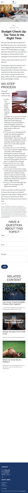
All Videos (3, 484)
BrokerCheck (23, 491)
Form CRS (4, 488)
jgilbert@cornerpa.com (6, 474)
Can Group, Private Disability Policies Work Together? (14, 303)
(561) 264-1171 (7, 471)
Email (2, 245)
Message (3, 254)
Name (2, 235)
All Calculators (4, 486)
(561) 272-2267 (7, 470)
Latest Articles (4, 482)
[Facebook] (2, 477)
